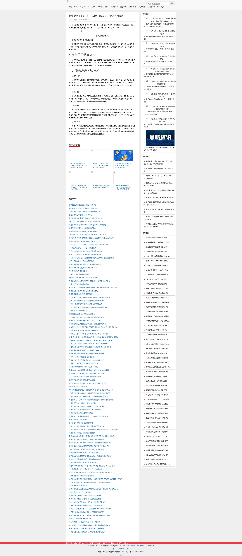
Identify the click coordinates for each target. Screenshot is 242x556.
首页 (70, 6)
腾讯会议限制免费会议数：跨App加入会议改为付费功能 (88, 383)
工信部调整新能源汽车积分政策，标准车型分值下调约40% (88, 396)
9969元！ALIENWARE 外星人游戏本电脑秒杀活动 (86, 221)
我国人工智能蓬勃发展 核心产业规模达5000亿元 (85, 254)
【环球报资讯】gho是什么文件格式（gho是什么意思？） (88, 406)
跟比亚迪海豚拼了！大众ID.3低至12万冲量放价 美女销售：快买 (90, 443)
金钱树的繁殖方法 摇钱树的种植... (157, 311)
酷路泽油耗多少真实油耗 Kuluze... (157, 298)
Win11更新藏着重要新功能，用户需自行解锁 (158, 211)
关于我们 (128, 545)
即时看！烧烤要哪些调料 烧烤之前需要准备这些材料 (158, 88)
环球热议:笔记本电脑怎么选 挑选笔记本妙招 (158, 63)
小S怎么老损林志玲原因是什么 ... (157, 279)
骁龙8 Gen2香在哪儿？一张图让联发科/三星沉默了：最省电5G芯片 (91, 436)
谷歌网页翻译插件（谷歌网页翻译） (81, 294)
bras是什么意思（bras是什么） (79, 386)
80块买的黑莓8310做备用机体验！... (158, 284)
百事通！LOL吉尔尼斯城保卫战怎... (158, 362)
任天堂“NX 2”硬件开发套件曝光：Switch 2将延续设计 (87, 360)
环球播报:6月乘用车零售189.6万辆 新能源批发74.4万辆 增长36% (158, 225)
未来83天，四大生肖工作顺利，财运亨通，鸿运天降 (86, 373)
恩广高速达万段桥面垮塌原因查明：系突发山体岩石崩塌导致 (89, 525)
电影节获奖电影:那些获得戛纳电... (157, 307)
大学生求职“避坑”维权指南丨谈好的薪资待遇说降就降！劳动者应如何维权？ (94, 429)
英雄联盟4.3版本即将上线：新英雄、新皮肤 (83, 367)
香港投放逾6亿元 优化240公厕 (80, 492)
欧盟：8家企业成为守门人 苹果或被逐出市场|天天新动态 (159, 177)
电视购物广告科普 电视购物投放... (157, 372)
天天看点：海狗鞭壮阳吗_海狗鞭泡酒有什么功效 (158, 125)
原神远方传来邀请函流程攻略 (79, 284)
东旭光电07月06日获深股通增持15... (158, 464)
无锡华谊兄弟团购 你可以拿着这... (157, 325)
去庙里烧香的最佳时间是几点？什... (158, 247)
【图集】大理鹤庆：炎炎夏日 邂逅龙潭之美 (83, 363)
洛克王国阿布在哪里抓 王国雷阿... (157, 358)
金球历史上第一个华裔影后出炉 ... (157, 381)
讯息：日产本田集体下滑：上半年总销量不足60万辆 (158, 218)
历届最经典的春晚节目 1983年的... (157, 404)
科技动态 (142, 6)
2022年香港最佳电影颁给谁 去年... (157, 441)
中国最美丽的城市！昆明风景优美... (158, 321)
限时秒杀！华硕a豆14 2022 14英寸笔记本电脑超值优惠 (87, 225)
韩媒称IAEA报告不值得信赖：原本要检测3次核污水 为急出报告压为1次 (93, 327)
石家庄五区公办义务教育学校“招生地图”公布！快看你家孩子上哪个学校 (93, 287)
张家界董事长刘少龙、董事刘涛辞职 (81, 423)
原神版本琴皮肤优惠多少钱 (78, 419)
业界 (76, 6)
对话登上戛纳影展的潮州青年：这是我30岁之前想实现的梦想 (89, 281)
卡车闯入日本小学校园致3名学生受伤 (81, 357)
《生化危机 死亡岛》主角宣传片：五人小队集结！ (86, 469)
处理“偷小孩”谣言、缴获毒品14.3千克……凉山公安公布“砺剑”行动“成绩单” (94, 337)
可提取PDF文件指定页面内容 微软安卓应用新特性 (86, 505)
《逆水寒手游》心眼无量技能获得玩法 (82, 476)
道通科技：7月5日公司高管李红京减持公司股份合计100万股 (89, 446)
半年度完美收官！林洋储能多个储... (158, 413)
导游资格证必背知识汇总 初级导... (157, 432)
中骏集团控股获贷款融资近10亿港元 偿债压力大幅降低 (87, 324)
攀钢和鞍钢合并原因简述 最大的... (157, 445)
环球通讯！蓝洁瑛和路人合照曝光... (158, 376)
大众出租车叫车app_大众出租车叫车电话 (83, 268)
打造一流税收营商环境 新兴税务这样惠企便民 (84, 452)
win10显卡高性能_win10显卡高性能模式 (82, 248)
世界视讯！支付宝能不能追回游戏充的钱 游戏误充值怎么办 (158, 75)
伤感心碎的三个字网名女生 (78, 311)
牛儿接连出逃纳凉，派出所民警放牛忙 (82, 433)
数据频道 (132, 6)
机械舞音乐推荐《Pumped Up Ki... (157, 353)
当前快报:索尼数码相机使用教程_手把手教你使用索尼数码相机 (159, 149)
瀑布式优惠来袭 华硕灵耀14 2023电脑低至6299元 (85, 218)
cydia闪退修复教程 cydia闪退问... (157, 270)
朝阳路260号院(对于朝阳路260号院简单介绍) (84, 330)
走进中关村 (143, 545)
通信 (93, 6)
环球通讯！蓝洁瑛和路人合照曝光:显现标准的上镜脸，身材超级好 (123, 165)
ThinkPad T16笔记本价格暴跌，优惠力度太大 (84, 208)
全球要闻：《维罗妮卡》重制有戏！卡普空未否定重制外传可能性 (90, 340)
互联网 (82, 6)
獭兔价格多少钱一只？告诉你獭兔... (158, 302)
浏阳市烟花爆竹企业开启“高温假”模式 (81, 261)
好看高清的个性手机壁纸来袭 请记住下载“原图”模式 (101, 186)
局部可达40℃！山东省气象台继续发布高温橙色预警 (86, 528)
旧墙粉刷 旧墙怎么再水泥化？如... (157, 293)
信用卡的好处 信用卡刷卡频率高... (157, 261)
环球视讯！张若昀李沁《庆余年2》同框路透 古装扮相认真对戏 (90, 347)
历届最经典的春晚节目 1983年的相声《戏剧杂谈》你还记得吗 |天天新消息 (123, 187)
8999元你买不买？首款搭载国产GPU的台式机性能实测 (87, 235)
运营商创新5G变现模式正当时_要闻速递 (82, 462)
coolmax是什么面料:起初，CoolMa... (158, 256)
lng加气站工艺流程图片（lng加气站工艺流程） (84, 277)
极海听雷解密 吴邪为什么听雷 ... (157, 459)
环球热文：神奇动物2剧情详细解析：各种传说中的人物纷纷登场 (79, 187)
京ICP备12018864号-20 (121, 549)
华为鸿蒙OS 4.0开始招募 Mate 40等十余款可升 (85, 522)
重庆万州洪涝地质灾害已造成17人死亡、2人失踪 (85, 320)
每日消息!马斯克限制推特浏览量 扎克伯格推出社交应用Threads (90, 472)
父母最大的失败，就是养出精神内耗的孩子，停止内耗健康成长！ (91, 482)
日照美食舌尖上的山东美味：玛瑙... (158, 242)
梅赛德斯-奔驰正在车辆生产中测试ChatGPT (84, 231)
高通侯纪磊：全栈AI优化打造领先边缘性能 (83, 291)
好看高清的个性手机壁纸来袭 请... (157, 422)
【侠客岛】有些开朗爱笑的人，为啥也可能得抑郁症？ (87, 532)
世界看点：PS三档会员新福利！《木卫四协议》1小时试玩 (88, 416)
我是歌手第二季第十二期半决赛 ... (157, 385)
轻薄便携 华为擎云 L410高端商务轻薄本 (82, 228)
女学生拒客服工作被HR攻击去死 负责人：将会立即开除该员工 (90, 456)
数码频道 (114, 6)
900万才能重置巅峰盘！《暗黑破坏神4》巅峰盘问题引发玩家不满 (91, 390)
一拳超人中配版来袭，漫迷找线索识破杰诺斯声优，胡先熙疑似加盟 (91, 258)
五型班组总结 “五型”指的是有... (156, 330)
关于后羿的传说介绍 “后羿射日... (157, 335)
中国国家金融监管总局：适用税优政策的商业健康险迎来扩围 (89, 515)
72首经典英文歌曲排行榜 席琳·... (157, 251)
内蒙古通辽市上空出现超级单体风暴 (81, 413)
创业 (106, 6)
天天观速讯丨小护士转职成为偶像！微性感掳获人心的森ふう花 (90, 297)
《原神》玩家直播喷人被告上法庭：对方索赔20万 (85, 304)
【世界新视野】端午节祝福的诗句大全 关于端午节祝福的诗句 (158, 113)
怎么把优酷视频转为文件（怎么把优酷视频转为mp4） (87, 301)
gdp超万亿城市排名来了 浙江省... (157, 436)
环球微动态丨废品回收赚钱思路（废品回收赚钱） (85, 410)
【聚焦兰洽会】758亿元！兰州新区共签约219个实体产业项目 (89, 393)
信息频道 (151, 6)
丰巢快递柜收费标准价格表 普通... (157, 450)
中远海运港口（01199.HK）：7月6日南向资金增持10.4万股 (88, 244)
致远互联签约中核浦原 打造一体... (157, 455)
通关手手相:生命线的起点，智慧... (157, 288)
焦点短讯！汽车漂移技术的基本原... (158, 316)
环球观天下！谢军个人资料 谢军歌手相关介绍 (158, 50)
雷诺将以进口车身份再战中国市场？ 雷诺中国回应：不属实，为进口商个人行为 (95, 479)
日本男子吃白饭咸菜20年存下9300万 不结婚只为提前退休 (88, 344)
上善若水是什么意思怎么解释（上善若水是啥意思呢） (87, 512)
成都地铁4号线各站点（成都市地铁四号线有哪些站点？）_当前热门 (92, 466)
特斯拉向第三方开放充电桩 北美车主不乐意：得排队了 (87, 502)
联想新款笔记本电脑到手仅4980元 (80, 215)
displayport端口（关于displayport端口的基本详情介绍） (87, 317)
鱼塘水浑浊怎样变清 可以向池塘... (157, 418)
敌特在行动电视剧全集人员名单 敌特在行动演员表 (86, 251)
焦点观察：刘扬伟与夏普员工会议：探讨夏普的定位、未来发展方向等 (158, 162)
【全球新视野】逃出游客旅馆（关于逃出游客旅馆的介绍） (88, 307)
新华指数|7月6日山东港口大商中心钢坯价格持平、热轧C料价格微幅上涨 (93, 489)
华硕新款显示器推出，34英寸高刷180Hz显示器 (85, 495)
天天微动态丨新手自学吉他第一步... (158, 367)
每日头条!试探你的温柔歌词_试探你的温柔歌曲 (159, 38)
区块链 (100, 6)
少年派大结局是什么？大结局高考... (158, 399)
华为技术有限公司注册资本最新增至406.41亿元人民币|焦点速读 (159, 192)
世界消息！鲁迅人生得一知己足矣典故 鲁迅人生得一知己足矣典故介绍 (158, 25)
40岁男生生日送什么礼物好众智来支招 (82, 314)
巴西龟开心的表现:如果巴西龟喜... (157, 237)
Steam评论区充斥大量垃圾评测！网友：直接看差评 (86, 449)
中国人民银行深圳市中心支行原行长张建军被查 (85, 377)
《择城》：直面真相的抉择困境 (79, 274)
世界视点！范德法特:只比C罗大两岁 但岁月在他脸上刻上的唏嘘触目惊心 (101, 165)
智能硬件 (123, 6)
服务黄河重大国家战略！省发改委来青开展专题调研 (86, 353)
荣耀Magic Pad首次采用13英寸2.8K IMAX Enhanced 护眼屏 (89, 370)
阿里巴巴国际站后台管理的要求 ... (157, 390)
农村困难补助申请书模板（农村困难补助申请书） (85, 350)
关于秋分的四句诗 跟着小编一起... (157, 427)
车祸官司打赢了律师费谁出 (78, 271)
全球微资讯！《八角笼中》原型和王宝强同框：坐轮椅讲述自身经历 (91, 400)
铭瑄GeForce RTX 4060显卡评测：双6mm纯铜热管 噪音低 (158, 184)
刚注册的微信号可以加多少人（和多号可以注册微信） (87, 439)
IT (88, 6)
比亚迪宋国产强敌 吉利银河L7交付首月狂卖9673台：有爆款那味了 (91, 509)
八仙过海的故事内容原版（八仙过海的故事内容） (85, 264)
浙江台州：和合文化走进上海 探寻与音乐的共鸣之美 (86, 426)
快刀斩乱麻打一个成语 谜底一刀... (157, 339)
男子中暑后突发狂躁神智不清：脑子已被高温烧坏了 (86, 499)
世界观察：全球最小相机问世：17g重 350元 (158, 170)
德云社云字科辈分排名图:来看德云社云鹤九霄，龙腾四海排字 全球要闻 (79, 165)
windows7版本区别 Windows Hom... (157, 344)
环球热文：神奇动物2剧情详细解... (157, 395)
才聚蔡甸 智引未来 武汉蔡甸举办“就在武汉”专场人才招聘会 (89, 334)
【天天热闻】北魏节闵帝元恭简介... (158, 274)
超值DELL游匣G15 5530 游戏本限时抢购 (83, 205)
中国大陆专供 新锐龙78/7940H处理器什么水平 (84, 211)
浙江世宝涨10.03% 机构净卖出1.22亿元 (82, 403)
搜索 (171, 3)
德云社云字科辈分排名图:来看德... (157, 409)
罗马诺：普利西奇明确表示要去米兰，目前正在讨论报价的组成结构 (91, 238)
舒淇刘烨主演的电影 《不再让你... (157, 348)
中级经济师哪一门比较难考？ (79, 485)
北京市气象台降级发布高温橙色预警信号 (82, 380)
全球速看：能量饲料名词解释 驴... (157, 265)
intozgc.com (135, 545)
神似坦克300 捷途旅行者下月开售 (80, 519)
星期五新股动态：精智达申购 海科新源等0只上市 (85, 241)
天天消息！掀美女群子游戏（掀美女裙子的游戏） (85, 459)
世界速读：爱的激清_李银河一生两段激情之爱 (158, 100)
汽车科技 (160, 6)
